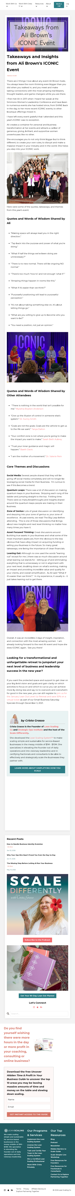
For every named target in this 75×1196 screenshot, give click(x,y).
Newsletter (55, 1146)
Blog (53, 1139)
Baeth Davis (26, 449)
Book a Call (59, 5)
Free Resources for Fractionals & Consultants (59, 1168)
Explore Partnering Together (27, 1191)
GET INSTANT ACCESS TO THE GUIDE (29, 1114)
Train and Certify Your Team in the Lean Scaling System (36, 1153)
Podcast (54, 1142)
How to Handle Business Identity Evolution (25, 844)
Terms (18, 1189)
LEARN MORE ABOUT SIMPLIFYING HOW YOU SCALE (37, 769)
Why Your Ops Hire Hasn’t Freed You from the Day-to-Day (31, 855)
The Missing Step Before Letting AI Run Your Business (30, 863)
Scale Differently (19, 733)
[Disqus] (37, 803)
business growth (12, 75)
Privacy (26, 1189)
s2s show (10, 847)
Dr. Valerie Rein (54, 456)
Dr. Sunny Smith (28, 419)
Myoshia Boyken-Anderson (29, 409)
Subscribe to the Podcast (37, 940)
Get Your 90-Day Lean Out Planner (38, 996)
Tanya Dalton (38, 429)
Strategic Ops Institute (30, 730)
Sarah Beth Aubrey (52, 439)
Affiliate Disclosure (38, 1189)
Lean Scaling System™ (41, 738)
